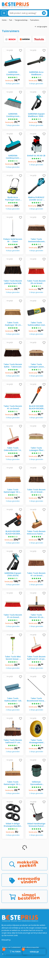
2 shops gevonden (36, 584)
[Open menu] (4, 13)
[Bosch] (10, 39)
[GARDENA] (24, 39)
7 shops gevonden (13, 125)
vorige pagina (41, 26)
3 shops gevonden (13, 292)
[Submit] (44, 13)
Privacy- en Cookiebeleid (11, 947)
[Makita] (39, 39)
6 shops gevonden (36, 125)
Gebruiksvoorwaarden (30, 947)
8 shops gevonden (13, 83)
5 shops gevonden (13, 167)
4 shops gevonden (36, 209)
